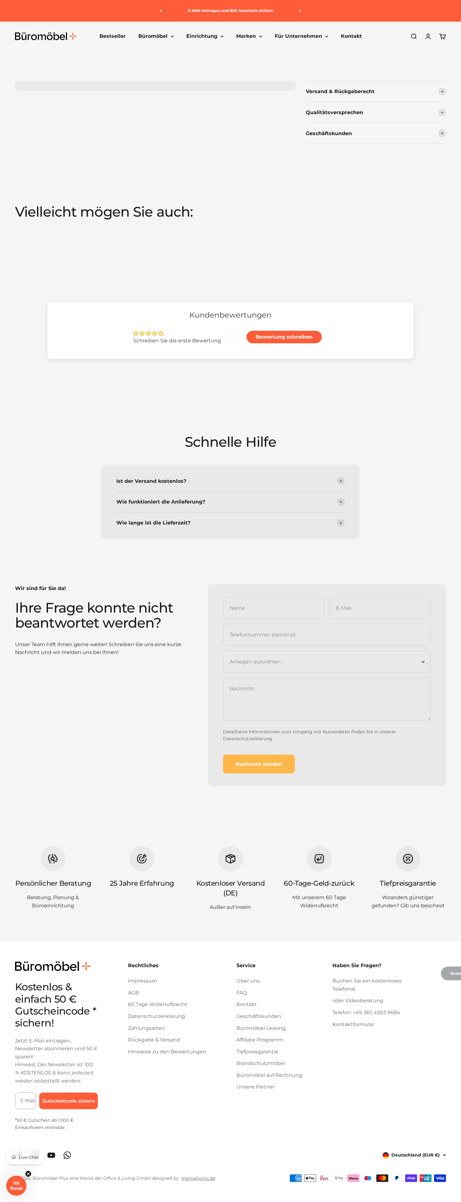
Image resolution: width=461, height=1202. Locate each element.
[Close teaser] (28, 1174)
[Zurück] (161, 10)
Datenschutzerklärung (247, 738)
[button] (16, 1186)
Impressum (142, 981)
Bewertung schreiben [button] (284, 337)
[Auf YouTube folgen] (51, 1155)
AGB (133, 993)
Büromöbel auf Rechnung (269, 1075)
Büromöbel (152, 36)
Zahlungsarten (146, 1028)
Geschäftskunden (258, 1016)
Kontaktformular (353, 1024)
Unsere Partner (255, 1087)
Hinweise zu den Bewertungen (167, 1052)
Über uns (248, 981)
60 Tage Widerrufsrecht (158, 1004)
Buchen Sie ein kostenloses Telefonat (367, 985)
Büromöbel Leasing (261, 1028)
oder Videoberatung (357, 1001)
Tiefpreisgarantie (257, 1052)
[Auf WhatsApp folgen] (67, 1155)
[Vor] (300, 10)
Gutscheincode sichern (68, 1101)
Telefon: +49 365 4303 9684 (366, 1012)
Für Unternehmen (298, 36)
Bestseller (112, 36)
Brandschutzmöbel (260, 1063)
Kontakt (351, 36)
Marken (246, 36)
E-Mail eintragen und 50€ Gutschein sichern (230, 10)
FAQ (241, 993)
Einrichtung (201, 36)
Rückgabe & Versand (154, 1040)
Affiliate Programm (259, 1040)
